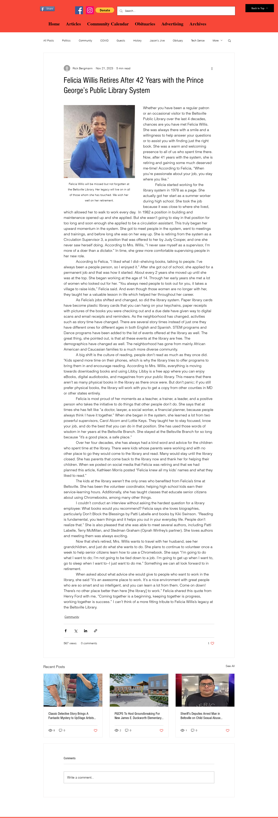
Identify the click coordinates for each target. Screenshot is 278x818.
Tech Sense (198, 40)
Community (85, 40)
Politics (66, 40)
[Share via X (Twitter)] (76, 631)
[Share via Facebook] (66, 631)
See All (230, 666)
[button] (104, 10)
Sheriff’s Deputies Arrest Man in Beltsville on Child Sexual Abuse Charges (200, 716)
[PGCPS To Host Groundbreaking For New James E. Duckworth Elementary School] (139, 690)
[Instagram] (90, 10)
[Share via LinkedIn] (86, 631)
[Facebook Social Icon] (79, 10)
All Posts (48, 40)
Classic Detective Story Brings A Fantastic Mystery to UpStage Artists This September (71, 716)
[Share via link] (95, 631)
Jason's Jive (157, 40)
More (216, 40)
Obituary (178, 40)
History (137, 40)
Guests (121, 40)
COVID (104, 40)
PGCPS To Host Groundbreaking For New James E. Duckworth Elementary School (138, 716)
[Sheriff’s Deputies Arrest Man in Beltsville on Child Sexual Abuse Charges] (205, 690)
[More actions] (211, 68)
